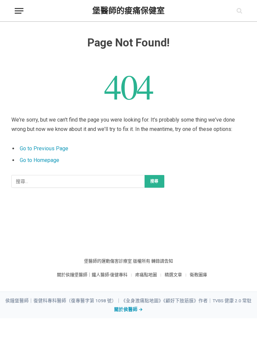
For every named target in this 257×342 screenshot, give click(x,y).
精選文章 (173, 274)
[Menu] (19, 10)
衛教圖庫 (198, 274)
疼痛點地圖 (146, 274)
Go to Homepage (39, 160)
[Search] (238, 10)
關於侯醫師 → (128, 309)
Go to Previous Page (44, 148)
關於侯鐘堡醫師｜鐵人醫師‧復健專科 (92, 274)
